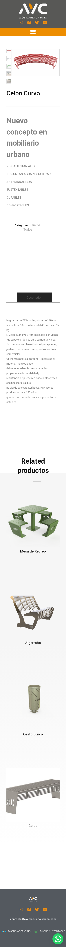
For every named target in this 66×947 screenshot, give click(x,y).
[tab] (34, 297)
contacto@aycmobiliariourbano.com (33, 919)
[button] (33, 31)
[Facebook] (29, 23)
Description (34, 297)
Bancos (35, 225)
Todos (27, 229)
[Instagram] (21, 23)
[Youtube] (45, 23)
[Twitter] (37, 23)
